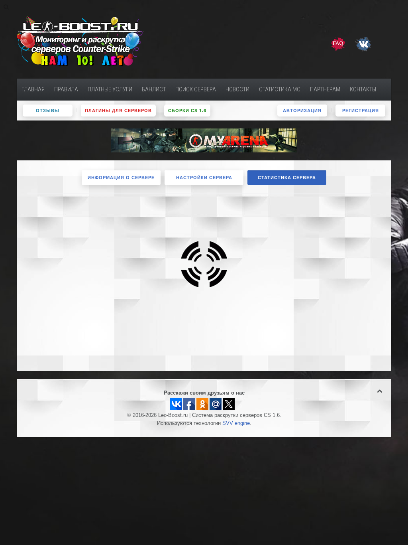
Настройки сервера (204, 177)
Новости (237, 89)
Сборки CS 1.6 (187, 110)
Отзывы (47, 110)
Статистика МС (279, 89)
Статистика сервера (287, 177)
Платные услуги (110, 89)
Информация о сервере (121, 177)
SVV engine (236, 423)
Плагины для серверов (118, 110)
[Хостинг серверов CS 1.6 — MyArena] (204, 140)
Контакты (363, 89)
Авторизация (302, 110)
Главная (33, 89)
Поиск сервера (195, 89)
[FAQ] (338, 43)
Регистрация (360, 110)
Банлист (154, 89)
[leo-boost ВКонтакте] (363, 43)
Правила (66, 89)
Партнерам (325, 89)
